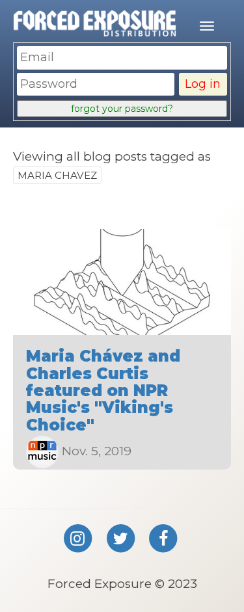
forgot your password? (122, 108)
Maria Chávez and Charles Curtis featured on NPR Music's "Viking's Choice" (103, 390)
